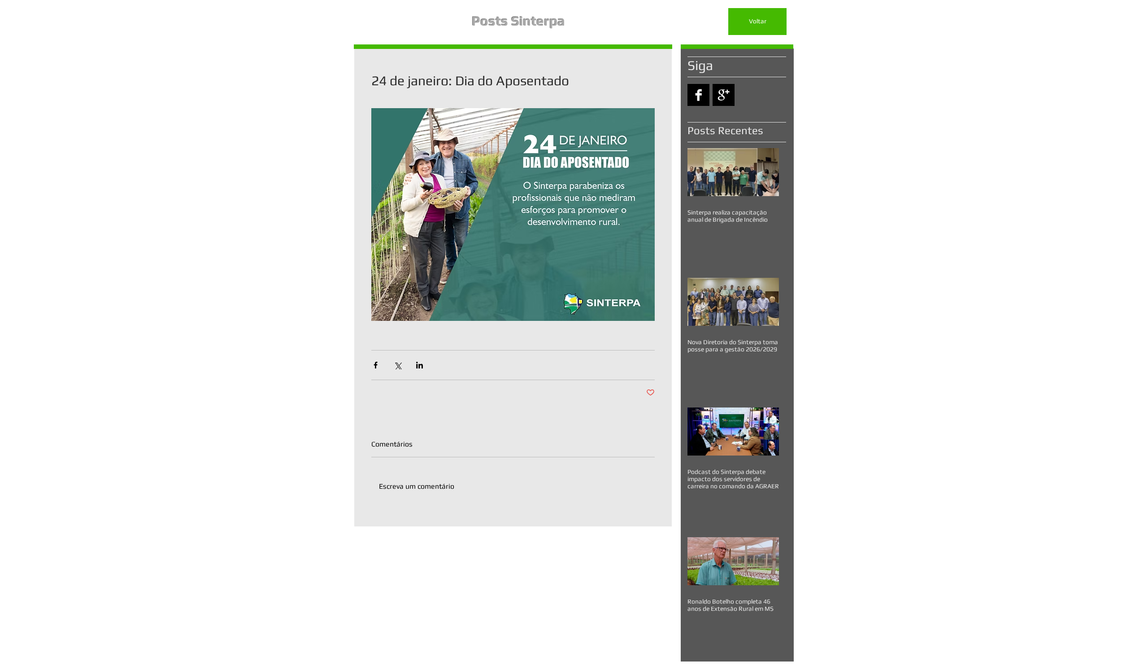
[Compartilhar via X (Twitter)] (397, 365)
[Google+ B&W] (724, 95)
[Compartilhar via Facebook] (375, 365)
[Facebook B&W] (698, 95)
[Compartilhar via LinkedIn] (419, 365)
